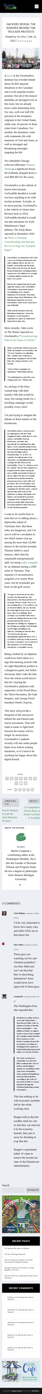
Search (5, 1185)
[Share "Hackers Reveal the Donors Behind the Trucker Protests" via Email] (21, 783)
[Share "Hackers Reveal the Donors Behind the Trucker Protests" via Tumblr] (21, 778)
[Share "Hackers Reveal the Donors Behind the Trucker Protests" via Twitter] (11, 778)
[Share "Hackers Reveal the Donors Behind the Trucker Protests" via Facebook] (7, 778)
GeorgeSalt (18, 997)
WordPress (35, 1391)
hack (9, 75)
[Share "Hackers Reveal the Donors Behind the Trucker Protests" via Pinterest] (25, 778)
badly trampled (29, 562)
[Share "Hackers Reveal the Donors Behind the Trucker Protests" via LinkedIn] (30, 778)
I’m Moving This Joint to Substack (16, 1248)
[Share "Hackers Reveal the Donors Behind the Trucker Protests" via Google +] (16, 778)
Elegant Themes (17, 1391)
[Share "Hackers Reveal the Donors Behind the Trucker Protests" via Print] (25, 783)
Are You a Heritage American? (15, 1254)
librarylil (10, 1310)
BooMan (21, 36)
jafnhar (10, 1335)
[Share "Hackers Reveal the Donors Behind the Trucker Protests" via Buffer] (35, 778)
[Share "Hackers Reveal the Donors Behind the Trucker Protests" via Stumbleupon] (16, 783)
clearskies (10, 1322)
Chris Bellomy (19, 913)
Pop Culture (19, 945)
